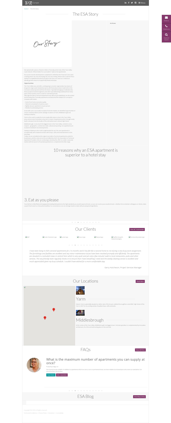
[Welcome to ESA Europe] (28, 3)
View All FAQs (140, 350)
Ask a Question (115, 371)
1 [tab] (72, 222)
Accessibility (59, 413)
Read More (140, 281)
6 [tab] (87, 222)
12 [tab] (102, 245)
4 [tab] (81, 222)
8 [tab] (93, 222)
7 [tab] (90, 222)
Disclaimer (51, 413)
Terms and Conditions (30, 413)
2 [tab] (75, 222)
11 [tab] (99, 245)
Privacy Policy (43, 413)
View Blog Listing (139, 396)
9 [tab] (96, 222)
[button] (45, 318)
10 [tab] (99, 222)
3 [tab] (78, 222)
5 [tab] (84, 222)
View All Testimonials (137, 229)
